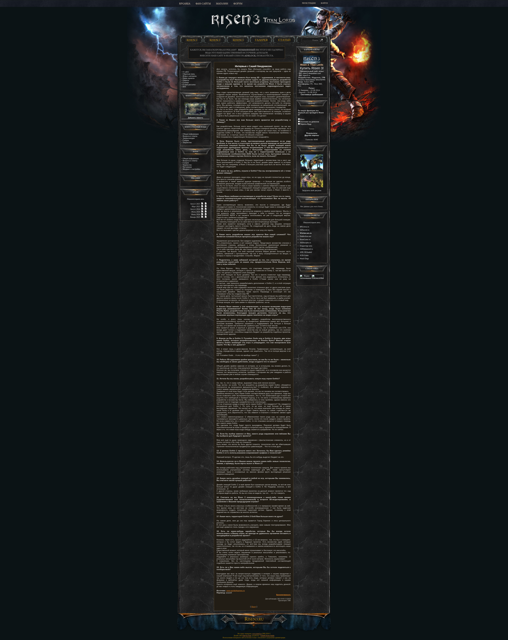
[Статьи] (284, 40)
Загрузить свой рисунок (311, 190)
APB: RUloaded (306, 252)
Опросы (186, 80)
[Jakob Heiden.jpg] (312, 187)
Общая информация (191, 134)
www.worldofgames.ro (235, 591)
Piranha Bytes (304, 80)
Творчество (187, 143)
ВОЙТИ (324, 3)
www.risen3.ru (257, 634)
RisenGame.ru (305, 239)
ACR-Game (304, 255)
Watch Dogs (304, 259)
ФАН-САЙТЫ (203, 4)
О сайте (186, 72)
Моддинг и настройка (191, 169)
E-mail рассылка (189, 85)
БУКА (323, 80)
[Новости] (202, 204)
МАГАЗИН (222, 4)
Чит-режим (187, 167)
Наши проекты (188, 78)
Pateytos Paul (247, 636)
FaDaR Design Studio (267, 636)
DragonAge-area (306, 246)
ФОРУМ (237, 4)
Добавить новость (195, 118)
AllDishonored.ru (306, 249)
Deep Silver (315, 80)
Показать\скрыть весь (195, 199)
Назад (253, 607)
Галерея (186, 140)
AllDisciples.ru (305, 243)
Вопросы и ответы (190, 136)
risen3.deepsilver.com (312, 73)
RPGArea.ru (304, 227)
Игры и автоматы (189, 76)
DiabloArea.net (305, 236)
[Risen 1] (192, 40)
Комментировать (283, 595)
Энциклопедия (188, 138)
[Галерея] (261, 40)
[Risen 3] (238, 40)
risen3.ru (306, 75)
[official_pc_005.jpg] (312, 171)
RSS (184, 87)
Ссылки (186, 82)
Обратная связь (189, 74)
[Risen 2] (215, 40)
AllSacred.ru (304, 230)
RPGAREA (184, 4)
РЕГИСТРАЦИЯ (309, 3)
